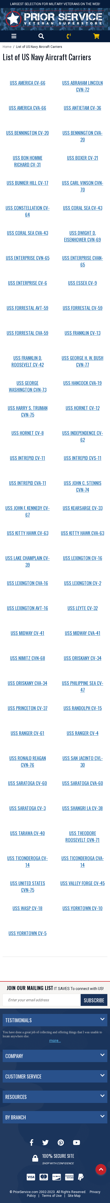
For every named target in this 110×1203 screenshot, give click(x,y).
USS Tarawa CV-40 (27, 833)
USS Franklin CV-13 (82, 332)
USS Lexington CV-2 (82, 583)
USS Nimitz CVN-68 (27, 658)
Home (7, 47)
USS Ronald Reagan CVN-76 (27, 761)
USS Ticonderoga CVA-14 (82, 861)
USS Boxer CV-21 (82, 157)
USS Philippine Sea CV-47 (82, 686)
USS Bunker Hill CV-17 (27, 182)
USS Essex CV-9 (82, 282)
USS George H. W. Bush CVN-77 (82, 361)
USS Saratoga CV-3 (27, 808)
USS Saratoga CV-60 (27, 783)
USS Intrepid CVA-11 (27, 483)
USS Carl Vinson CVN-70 (82, 186)
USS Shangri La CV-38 (82, 808)
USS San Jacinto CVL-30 (82, 761)
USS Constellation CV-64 (28, 211)
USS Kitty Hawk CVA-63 (82, 533)
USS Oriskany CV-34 (82, 658)
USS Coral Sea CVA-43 (27, 232)
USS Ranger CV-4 (83, 733)
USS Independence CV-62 (82, 436)
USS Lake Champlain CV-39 (27, 561)
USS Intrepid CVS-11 (82, 458)
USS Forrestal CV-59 (83, 307)
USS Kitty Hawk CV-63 (27, 533)
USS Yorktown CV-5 (27, 933)
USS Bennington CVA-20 (82, 136)
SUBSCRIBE (94, 1000)
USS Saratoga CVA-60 (82, 783)
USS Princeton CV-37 (28, 708)
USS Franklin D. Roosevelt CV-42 (27, 361)
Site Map (74, 1196)
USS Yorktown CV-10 (82, 908)
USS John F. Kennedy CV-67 (27, 511)
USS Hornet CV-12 (83, 407)
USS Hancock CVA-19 (82, 382)
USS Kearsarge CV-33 (83, 508)
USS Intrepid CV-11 (27, 458)
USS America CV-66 (27, 82)
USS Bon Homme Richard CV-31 (27, 161)
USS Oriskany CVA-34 (27, 683)
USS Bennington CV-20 (27, 132)
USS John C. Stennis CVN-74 (82, 486)
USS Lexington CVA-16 (27, 583)
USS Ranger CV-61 (27, 733)
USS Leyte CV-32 (83, 608)
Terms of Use (52, 1196)
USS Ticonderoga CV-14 (27, 861)
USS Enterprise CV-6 (27, 282)
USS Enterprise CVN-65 (27, 257)
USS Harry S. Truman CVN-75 (28, 411)
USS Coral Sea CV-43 (82, 207)
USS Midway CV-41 (27, 633)
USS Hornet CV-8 (27, 433)
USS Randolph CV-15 (83, 708)
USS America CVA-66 (27, 107)
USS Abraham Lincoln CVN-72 (82, 86)
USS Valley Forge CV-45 (82, 883)
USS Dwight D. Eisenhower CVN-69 (82, 236)
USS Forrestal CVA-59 (27, 332)
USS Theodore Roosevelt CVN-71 (82, 836)
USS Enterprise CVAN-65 (82, 261)
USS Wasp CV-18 (27, 908)
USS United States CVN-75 (27, 886)
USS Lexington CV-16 (82, 558)
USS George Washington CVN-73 (27, 386)
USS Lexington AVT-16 (27, 608)
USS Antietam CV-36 (82, 107)
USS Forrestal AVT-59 (27, 307)
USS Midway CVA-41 (82, 633)
